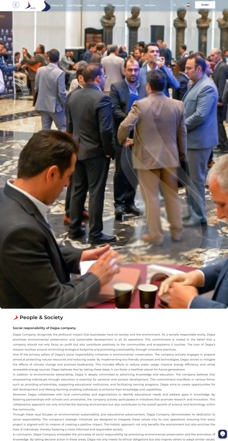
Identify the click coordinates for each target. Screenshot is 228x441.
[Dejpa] (30, 5)
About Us (57, 5)
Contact (134, 5)
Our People (75, 5)
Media (91, 5)
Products (118, 5)
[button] (18, 5)
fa (184, 4)
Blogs (104, 5)
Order (205, 4)
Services (150, 5)
